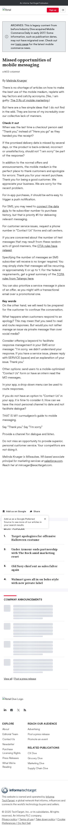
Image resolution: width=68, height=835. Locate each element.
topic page (21, 44)
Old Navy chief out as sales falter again (34, 568)
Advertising (34, 729)
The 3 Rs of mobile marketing (29, 100)
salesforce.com (53, 461)
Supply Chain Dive (38, 768)
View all (8, 678)
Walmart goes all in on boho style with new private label (35, 581)
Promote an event (38, 739)
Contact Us (8, 739)
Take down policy (45, 819)
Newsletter (8, 744)
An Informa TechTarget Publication (34, 3)
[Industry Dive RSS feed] (25, 710)
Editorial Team (10, 734)
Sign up (52, 10)
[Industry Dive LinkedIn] (5, 710)
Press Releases (10, 758)
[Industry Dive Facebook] (11, 710)
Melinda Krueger (16, 80)
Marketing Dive (36, 763)
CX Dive (32, 753)
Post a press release (25, 678)
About (5, 729)
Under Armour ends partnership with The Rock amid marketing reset (34, 553)
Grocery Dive (35, 758)
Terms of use (26, 819)
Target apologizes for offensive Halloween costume (33, 538)
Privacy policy (9, 819)
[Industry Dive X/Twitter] (18, 710)
